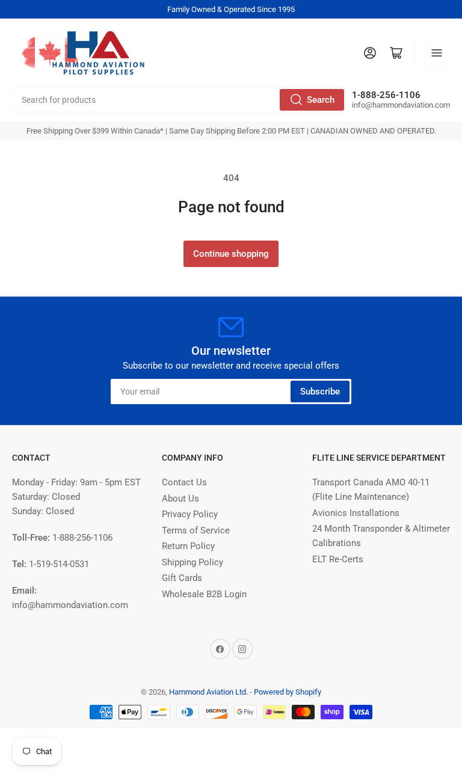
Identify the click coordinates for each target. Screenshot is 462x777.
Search (320, 99)
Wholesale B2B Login (204, 594)
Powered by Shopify (287, 691)
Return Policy (188, 546)
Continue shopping (231, 253)
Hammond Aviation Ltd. (208, 691)
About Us (180, 498)
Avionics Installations (355, 513)
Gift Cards (182, 578)
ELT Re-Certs (337, 559)
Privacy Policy (190, 514)
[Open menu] (437, 53)
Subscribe (320, 391)
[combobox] (179, 99)
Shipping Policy (192, 562)
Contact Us (184, 482)
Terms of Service (196, 530)
